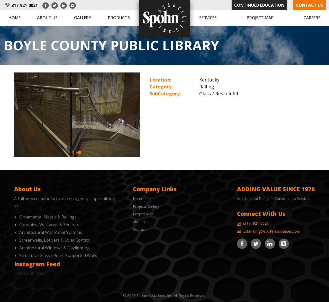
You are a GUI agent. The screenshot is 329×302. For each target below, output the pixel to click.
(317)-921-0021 (256, 223)
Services (208, 18)
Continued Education (259, 5)
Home (14, 18)
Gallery (82, 18)
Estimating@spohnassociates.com (271, 231)
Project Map (260, 18)
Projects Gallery (146, 206)
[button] (75, 152)
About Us (140, 221)
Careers (312, 18)
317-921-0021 (25, 5)
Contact (139, 229)
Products (119, 18)
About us (47, 18)
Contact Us (309, 5)
